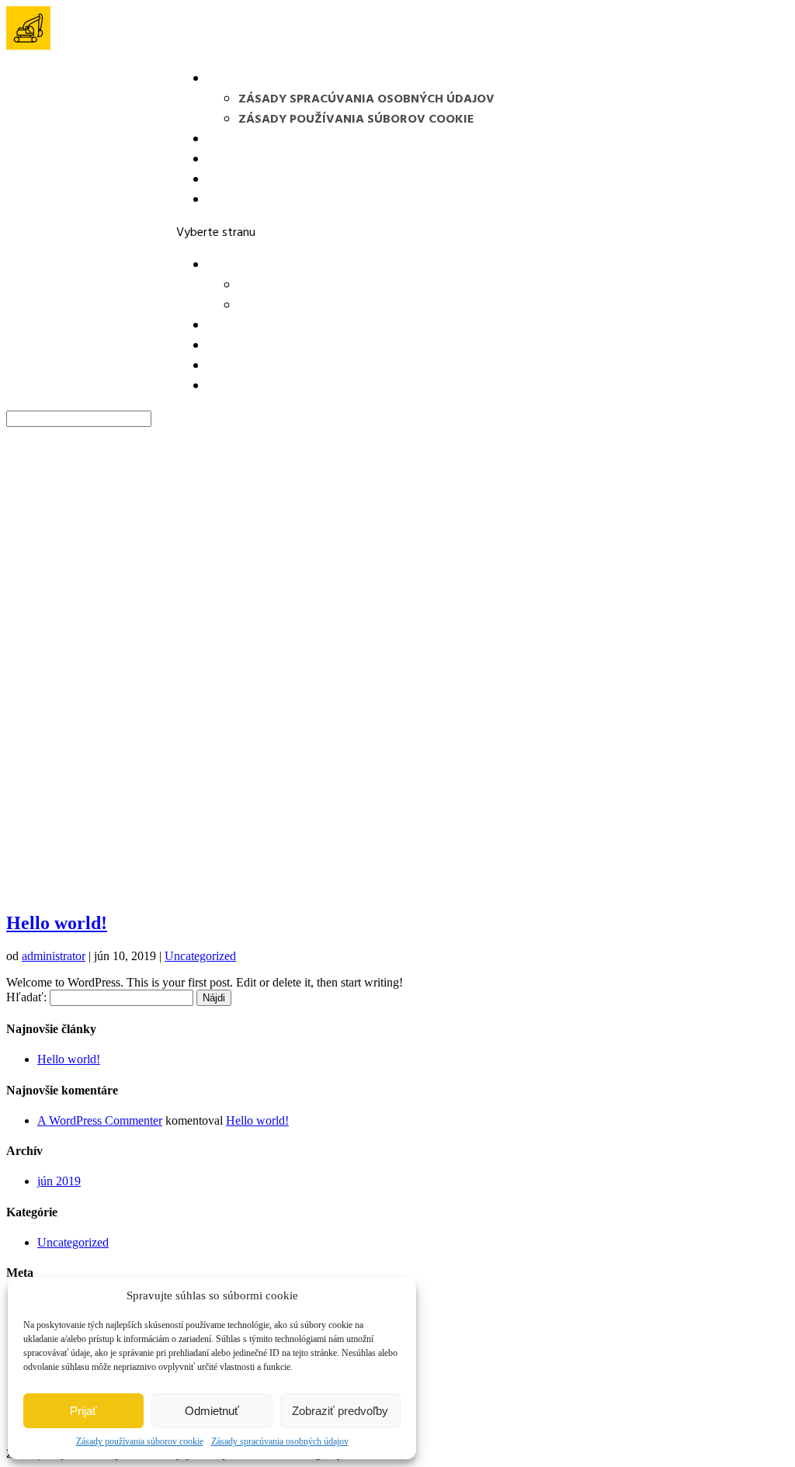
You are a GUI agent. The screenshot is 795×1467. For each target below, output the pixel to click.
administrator (53, 955)
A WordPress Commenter (99, 1120)
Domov (231, 79)
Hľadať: (26, 997)
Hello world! (56, 923)
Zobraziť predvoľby (340, 1410)
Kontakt (236, 200)
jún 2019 (59, 1181)
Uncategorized (200, 955)
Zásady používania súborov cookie (139, 1441)
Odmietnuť (212, 1410)
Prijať (83, 1410)
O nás (225, 140)
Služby (229, 160)
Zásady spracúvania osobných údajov (280, 1441)
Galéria (232, 180)
